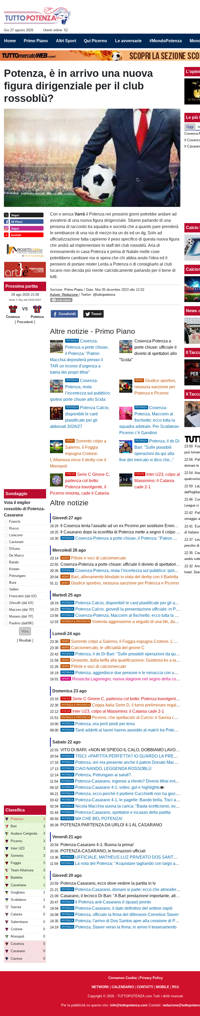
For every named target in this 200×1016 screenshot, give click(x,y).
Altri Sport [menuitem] (66, 41)
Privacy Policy (151, 978)
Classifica (15, 810)
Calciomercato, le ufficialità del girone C (103, 647)
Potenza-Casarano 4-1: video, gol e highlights (111, 787)
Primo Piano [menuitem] (36, 41)
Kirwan (14, 569)
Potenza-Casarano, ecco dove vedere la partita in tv (108, 883)
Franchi (14, 522)
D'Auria (14, 549)
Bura (12, 582)
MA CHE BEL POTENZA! (92, 818)
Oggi (189, 127)
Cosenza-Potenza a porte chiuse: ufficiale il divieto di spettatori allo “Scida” (129, 564)
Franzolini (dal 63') (22, 596)
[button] (25, 631)
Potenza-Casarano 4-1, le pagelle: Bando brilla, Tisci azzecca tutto (130, 800)
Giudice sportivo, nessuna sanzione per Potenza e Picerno (155, 386)
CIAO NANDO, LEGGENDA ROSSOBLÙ (107, 768)
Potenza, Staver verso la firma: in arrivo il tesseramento (119, 927)
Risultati (25, 640)
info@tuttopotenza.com (129, 1005)
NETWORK (100, 987)
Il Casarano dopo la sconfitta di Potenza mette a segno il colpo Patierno (126, 532)
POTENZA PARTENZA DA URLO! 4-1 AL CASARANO (111, 825)
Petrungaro (17, 576)
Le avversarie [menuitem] (128, 41)
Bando (14, 562)
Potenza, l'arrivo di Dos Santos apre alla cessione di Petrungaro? (128, 921)
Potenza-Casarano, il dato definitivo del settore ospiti (117, 908)
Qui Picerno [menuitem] (95, 41)
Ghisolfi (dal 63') (21, 603)
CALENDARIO (123, 987)
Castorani (16, 542)
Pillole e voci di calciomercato (94, 558)
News (191, 311)
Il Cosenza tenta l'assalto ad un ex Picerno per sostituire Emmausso (122, 526)
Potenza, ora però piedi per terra (98, 724)
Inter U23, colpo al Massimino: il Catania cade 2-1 (157, 480)
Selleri (13, 589)
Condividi (67, 314)
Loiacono (16, 535)
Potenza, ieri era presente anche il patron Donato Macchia (122, 762)
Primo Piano (73, 290)
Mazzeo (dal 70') (21, 610)
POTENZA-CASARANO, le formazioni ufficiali (103, 851)
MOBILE (162, 987)
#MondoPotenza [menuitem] (165, 41)
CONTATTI (145, 987)
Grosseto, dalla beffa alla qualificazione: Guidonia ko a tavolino (124, 660)
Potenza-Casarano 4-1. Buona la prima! (97, 844)
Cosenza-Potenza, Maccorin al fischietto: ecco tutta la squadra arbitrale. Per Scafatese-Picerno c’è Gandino (149, 420)
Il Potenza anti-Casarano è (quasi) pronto (106, 902)
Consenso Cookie (122, 978)
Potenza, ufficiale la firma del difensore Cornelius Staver (120, 914)
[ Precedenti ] (25, 322)
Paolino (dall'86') (21, 623)
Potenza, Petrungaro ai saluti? (96, 775)
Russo (14, 528)
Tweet (96, 314)
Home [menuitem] (10, 41)
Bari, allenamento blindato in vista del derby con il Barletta (120, 577)
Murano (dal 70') (21, 616)
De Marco (16, 555)
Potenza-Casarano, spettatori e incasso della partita (116, 812)
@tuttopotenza (104, 295)
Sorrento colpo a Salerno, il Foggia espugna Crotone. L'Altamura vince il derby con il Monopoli (78, 453)
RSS (175, 987)
